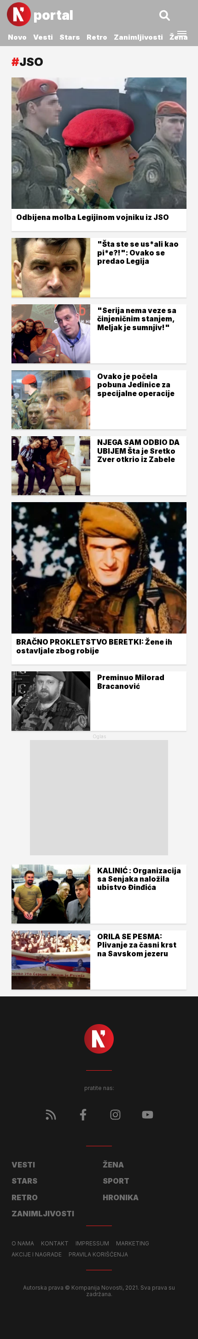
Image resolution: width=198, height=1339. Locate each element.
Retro (97, 37)
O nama (23, 1243)
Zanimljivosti (138, 37)
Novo (17, 37)
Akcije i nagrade (37, 1254)
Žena (113, 1164)
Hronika (121, 1197)
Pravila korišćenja (98, 1254)
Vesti (43, 37)
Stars (69, 37)
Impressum (92, 1243)
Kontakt (55, 1243)
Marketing (132, 1243)
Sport (116, 1180)
